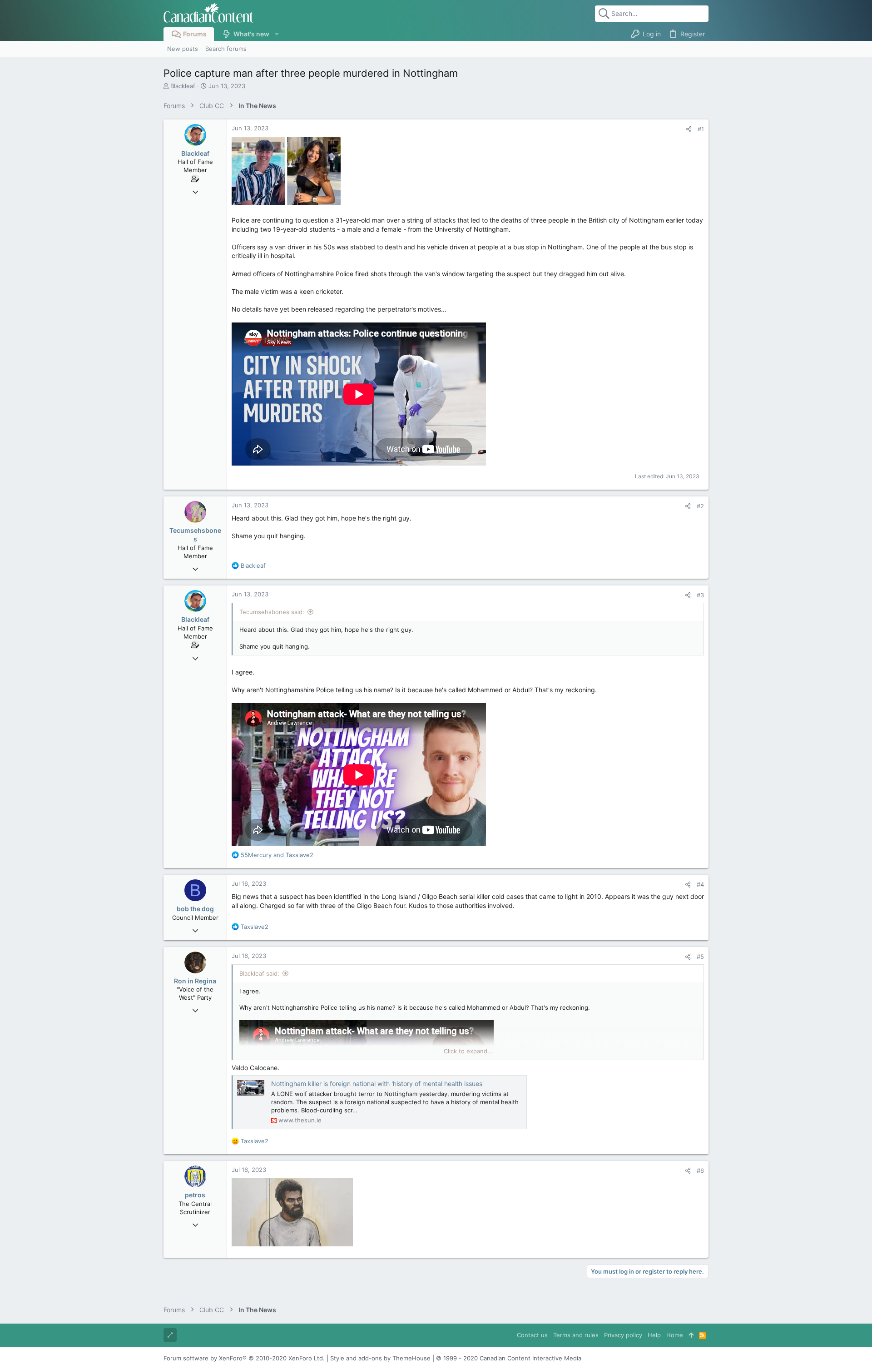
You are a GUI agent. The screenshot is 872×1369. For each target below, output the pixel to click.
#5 (700, 956)
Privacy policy (623, 1335)
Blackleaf (182, 85)
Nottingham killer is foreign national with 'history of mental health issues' (377, 1083)
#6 (700, 1170)
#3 (700, 595)
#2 (700, 506)
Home (674, 1335)
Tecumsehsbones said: (271, 611)
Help (654, 1335)
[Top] (691, 1335)
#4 (700, 884)
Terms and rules (576, 1335)
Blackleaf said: (259, 973)
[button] (276, 34)
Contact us (532, 1335)
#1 (701, 129)
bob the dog (195, 909)
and (277, 854)
